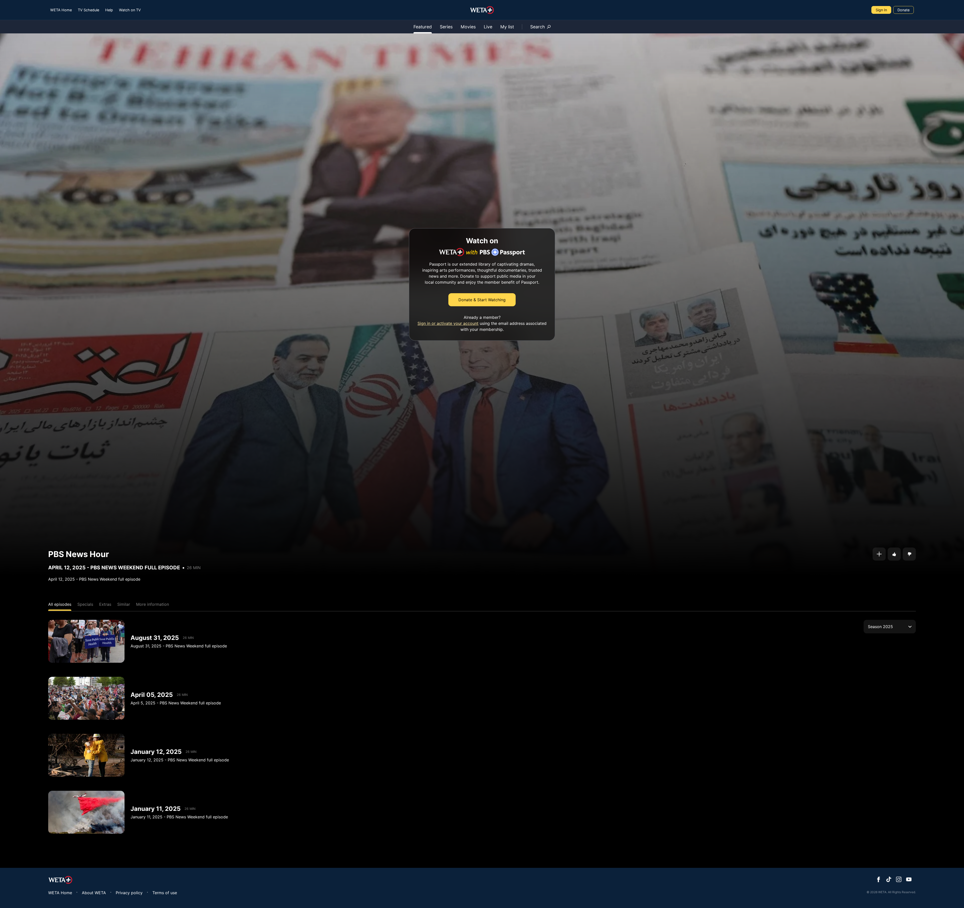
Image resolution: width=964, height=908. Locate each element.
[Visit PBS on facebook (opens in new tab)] (879, 879)
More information (152, 604)
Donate (903, 10)
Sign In (881, 10)
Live (488, 26)
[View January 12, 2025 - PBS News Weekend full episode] (86, 755)
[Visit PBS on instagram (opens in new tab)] (899, 879)
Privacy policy (129, 892)
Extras (105, 604)
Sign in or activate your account (447, 323)
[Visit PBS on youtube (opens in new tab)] (909, 879)
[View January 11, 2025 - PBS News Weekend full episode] (86, 812)
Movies (468, 26)
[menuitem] (61, 10)
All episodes (59, 604)
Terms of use (164, 892)
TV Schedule (88, 10)
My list (507, 26)
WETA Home (61, 10)
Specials (85, 604)
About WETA (94, 892)
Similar (123, 604)
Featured (422, 26)
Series (446, 26)
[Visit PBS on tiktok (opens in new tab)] (889, 879)
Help (109, 10)
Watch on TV (130, 10)
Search (537, 26)
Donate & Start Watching (482, 299)
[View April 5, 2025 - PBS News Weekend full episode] (86, 698)
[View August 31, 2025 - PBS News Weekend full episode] (86, 641)
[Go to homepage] (482, 10)
